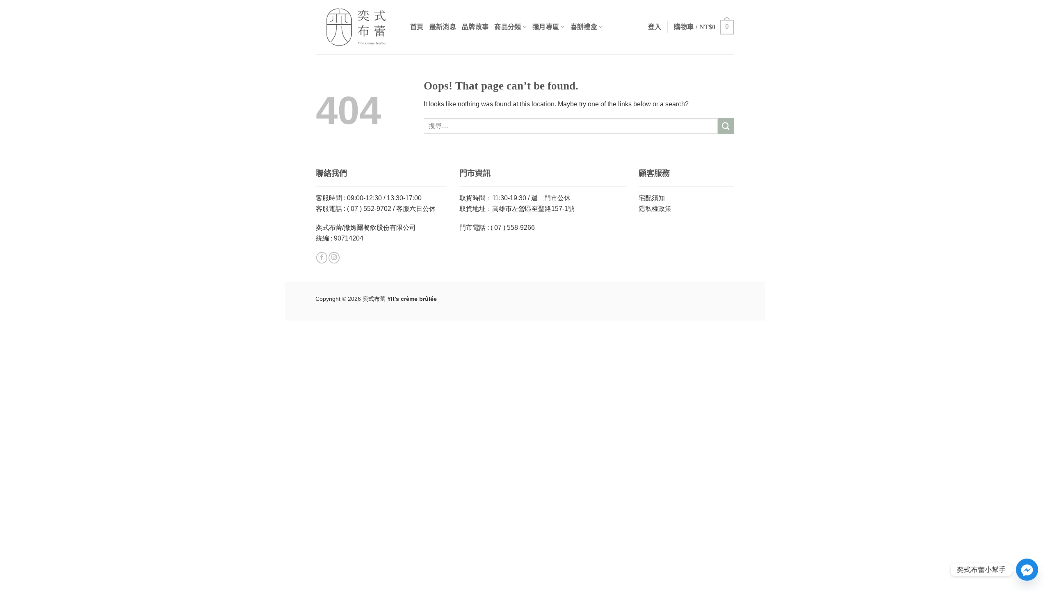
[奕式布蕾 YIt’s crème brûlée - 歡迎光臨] (357, 27)
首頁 (417, 26)
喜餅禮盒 (584, 26)
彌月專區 (545, 26)
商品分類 (507, 26)
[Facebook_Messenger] (1027, 570)
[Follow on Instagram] (334, 257)
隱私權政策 (655, 208)
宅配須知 (652, 198)
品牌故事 (475, 26)
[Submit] (726, 126)
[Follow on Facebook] (321, 257)
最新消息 (442, 26)
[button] (704, 27)
